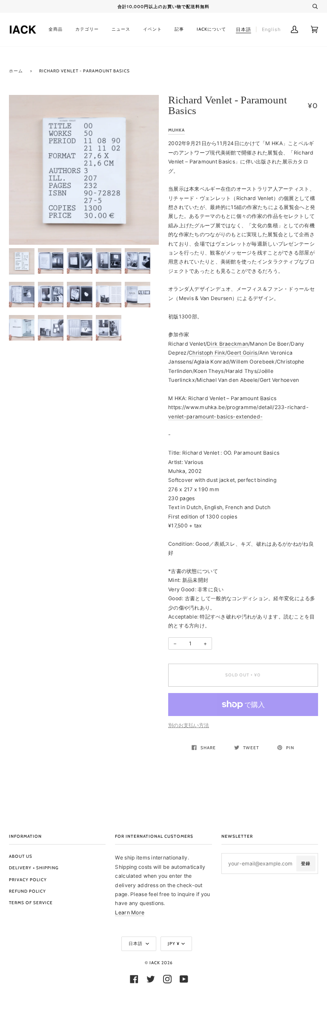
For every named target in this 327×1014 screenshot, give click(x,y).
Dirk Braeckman (227, 344)
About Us (20, 856)
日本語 (136, 943)
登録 (305, 863)
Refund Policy (27, 891)
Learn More (129, 912)
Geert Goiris (242, 352)
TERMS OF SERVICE (31, 902)
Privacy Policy (28, 879)
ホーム (16, 71)
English (271, 29)
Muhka (176, 130)
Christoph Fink (207, 352)
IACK (154, 962)
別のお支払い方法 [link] (188, 725)
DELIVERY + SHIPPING (34, 868)
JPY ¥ (174, 943)
